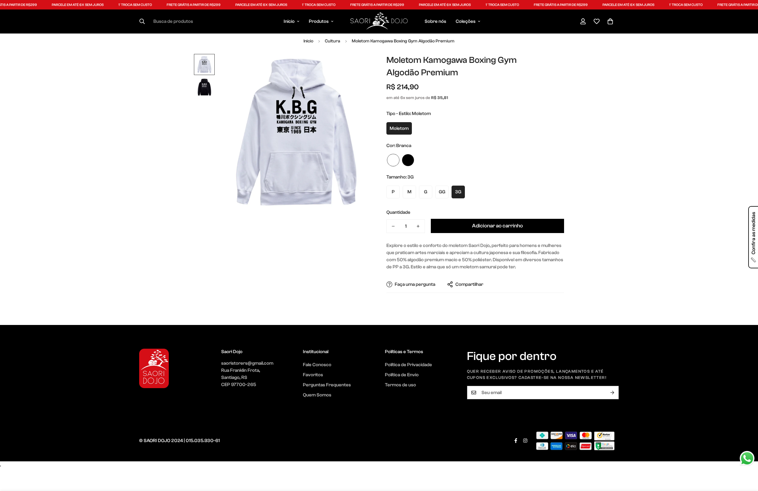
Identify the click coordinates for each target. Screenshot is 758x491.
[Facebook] (515, 440)
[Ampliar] (359, 66)
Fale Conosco (317, 364)
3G (458, 192)
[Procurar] (142, 21)
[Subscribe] (612, 392)
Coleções (466, 21)
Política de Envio (402, 374)
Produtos (319, 21)
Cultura (332, 41)
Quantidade (398, 212)
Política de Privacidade (408, 364)
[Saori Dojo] (379, 21)
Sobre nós (435, 21)
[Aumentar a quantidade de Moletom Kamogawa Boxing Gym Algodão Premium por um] (418, 226)
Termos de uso (400, 385)
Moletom (399, 128)
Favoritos (313, 374)
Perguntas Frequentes (327, 385)
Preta (408, 160)
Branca (393, 160)
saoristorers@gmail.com (247, 363)
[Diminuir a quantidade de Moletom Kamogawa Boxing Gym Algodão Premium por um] (393, 226)
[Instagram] (525, 440)
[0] (610, 21)
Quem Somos (317, 395)
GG (442, 192)
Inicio (289, 21)
